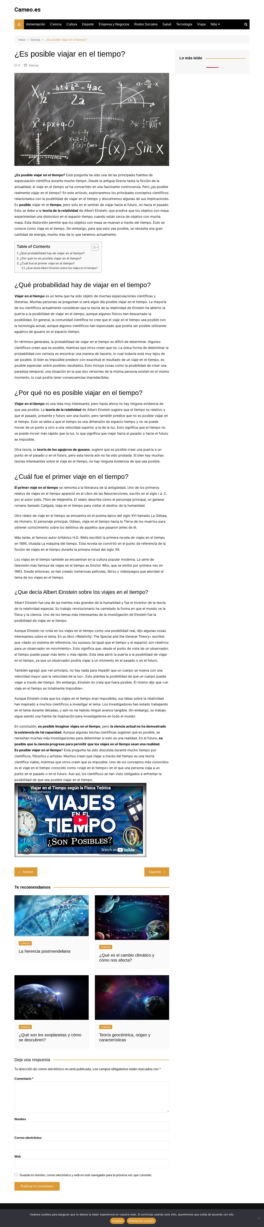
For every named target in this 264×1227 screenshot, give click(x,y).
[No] (259, 1218)
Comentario (23, 1078)
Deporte (88, 24)
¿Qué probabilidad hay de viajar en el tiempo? (52, 253)
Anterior (28, 872)
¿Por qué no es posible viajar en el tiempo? (50, 258)
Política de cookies (141, 1220)
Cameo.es (27, 9)
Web (17, 1156)
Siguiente (154, 872)
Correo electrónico (27, 1137)
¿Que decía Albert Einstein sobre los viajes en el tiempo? (62, 268)
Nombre (20, 1119)
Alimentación (35, 24)
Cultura (71, 24)
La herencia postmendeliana (44, 951)
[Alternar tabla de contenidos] (93, 247)
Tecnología (184, 24)
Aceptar (117, 1220)
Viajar (201, 24)
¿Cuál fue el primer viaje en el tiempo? (47, 263)
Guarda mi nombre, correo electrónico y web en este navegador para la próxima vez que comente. (86, 1175)
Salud (167, 24)
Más (214, 24)
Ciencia (55, 24)
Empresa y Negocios (114, 24)
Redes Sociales (146, 24)
